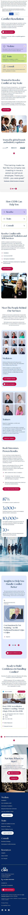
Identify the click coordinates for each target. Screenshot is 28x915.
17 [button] (25, 736)
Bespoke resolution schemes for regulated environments (14, 262)
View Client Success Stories (11, 489)
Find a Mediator (7, 268)
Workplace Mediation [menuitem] (6, 806)
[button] (14, 153)
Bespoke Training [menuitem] (5, 826)
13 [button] (20, 736)
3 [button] (7, 736)
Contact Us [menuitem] (4, 883)
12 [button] (19, 736)
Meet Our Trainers (9, 438)
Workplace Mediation (9, 258)
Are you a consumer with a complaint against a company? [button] (13, 37)
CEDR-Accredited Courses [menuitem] (8, 823)
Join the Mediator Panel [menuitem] (7, 811)
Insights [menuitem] (3, 853)
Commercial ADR (8, 255)
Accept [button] (11, 13)
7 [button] (12, 736)
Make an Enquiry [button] (9, 32)
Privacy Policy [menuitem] (4, 903)
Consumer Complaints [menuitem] (7, 885)
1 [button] (12, 188)
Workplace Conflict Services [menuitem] (8, 844)
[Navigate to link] (14, 48)
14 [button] (21, 736)
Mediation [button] (7, 602)
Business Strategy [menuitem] (5, 841)
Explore (8, 638)
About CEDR (6, 109)
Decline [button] (16, 13)
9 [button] (15, 736)
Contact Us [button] (14, 778)
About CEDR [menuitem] (4, 855)
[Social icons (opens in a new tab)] (2, 910)
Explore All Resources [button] (15, 652)
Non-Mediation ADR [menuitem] (6, 803)
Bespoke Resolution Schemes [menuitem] (9, 808)
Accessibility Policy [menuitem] (5, 905)
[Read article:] (14, 620)
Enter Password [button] (8, 722)
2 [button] (14, 188)
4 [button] (8, 736)
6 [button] (11, 736)
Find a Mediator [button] (7, 815)
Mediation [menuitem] (3, 800)
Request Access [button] (8, 726)
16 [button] (24, 736)
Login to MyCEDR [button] (7, 833)
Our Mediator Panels (9, 378)
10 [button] (16, 736)
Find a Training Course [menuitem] (7, 829)
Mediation (6, 253)
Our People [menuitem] (4, 858)
